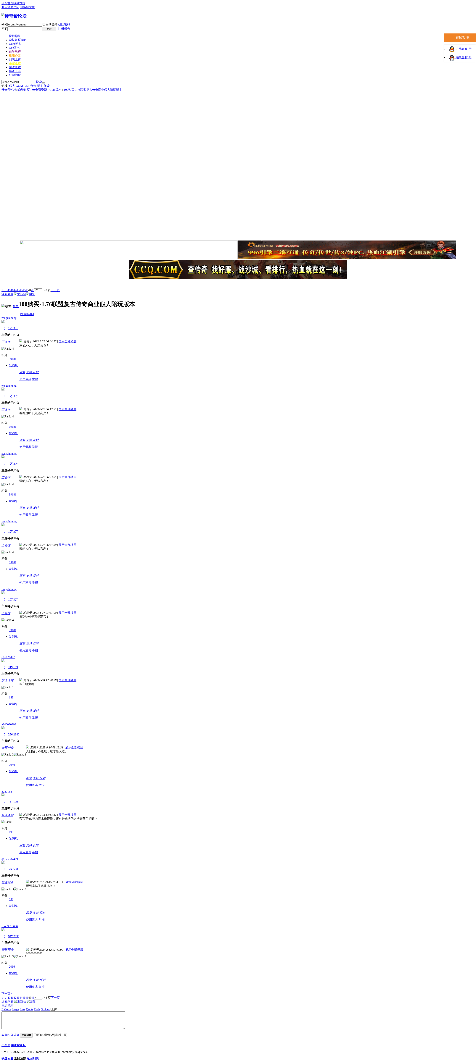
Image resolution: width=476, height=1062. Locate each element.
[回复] (30, 294)
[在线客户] (238, 284)
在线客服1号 (463, 48)
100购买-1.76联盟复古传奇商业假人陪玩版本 (93, 89)
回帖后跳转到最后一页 (52, 1035)
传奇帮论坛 (8, 89)
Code (37, 1009)
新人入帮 (7, 680)
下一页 (55, 290)
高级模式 (7, 1005)
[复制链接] (27, 314)
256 (10, 734)
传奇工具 (15, 71)
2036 (16, 936)
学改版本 (15, 67)
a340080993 (8, 724)
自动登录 (51, 24)
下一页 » (7, 993)
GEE (27, 85)
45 (23, 290)
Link (22, 1009)
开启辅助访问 (10, 7)
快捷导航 (15, 36)
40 (8, 290)
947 (10, 936)
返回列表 (7, 294)
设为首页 (7, 3)
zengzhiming (9, 317)
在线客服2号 (463, 57)
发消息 (13, 365)
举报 (35, 379)
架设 (47, 85)
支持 (29, 372)
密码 (4, 28)
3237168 (6, 791)
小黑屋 (5, 1045)
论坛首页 (18, 39)
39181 (12, 358)
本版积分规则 (10, 1035)
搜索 (39, 81)
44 (20, 290)
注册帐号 (64, 28)
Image (15, 1009)
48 (32, 290)
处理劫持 (15, 75)
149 (15, 667)
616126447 (8, 657)
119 (10, 667)
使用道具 (25, 379)
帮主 (40, 85)
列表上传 (15, 59)
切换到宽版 (27, 7)
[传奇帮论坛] (14, 16)
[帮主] (2, 306)
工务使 (5, 341)
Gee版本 (14, 47)
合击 (33, 85)
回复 (22, 372)
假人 (12, 85)
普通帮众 (7, 747)
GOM (19, 85)
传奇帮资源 (39, 89)
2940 (16, 734)
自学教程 (15, 51)
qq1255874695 (10, 859)
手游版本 (15, 63)
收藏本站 (19, 3)
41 (11, 290)
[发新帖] (20, 294)
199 (15, 801)
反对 (36, 372)
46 (26, 290)
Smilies (45, 1009)
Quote (29, 1009)
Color (7, 1009)
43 (17, 290)
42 (14, 290)
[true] (43, 82)
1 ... (3, 290)
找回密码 (64, 24)
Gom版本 (15, 43)
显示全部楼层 (67, 341)
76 (10, 869)
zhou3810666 (9, 926)
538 (15, 869)
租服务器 (15, 55)
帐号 (4, 24)
